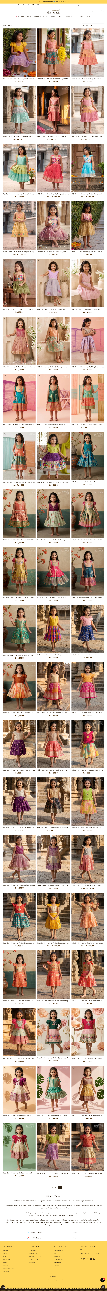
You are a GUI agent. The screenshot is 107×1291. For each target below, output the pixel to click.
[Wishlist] (98, 11)
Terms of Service (33, 1259)
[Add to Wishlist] (5, 30)
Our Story (6, 1253)
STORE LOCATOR (85, 16)
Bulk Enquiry (57, 1262)
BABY (53, 16)
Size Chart (6, 1265)
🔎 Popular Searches (52, 1232)
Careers (56, 1265)
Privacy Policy (33, 1250)
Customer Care (58, 1250)
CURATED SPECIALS (67, 16)
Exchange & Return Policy (36, 1256)
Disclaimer (32, 1262)
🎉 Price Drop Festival (24, 16)
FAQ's (55, 1253)
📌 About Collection (52, 1238)
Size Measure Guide (8, 1268)
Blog (4, 1256)
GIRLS (36, 16)
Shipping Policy (33, 1253)
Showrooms (6, 1259)
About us (5, 1250)
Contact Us (6, 1271)
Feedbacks (57, 1256)
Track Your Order (59, 1259)
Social (5, 1262)
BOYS (45, 16)
